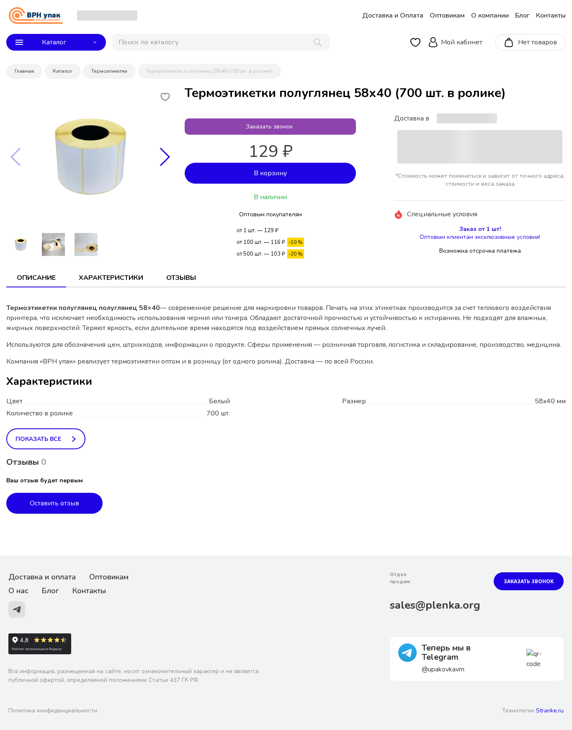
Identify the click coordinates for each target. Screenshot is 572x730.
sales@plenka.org (435, 605)
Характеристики (111, 277)
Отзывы (181, 277)
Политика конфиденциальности (52, 711)
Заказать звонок (529, 581)
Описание (36, 277)
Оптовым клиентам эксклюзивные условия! (480, 237)
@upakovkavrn (443, 669)
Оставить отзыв (54, 503)
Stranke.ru (550, 711)
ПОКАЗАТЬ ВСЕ (38, 439)
